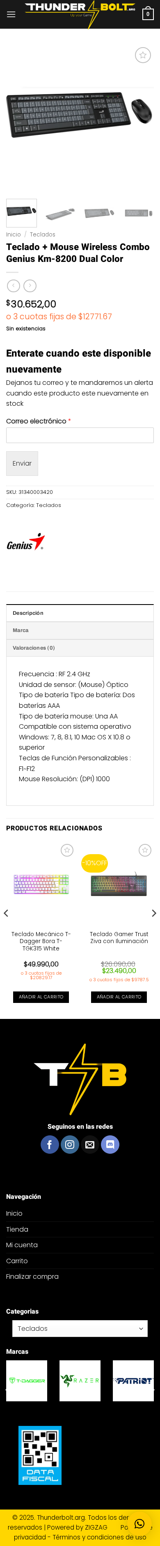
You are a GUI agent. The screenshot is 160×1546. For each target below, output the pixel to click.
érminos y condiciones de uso (101, 1537)
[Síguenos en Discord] (110, 1144)
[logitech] (82, 1380)
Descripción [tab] (28, 613)
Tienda (17, 1229)
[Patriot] (29, 1380)
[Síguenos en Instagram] (70, 1144)
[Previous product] (29, 286)
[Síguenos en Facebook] (50, 1144)
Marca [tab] (20, 630)
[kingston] (136, 1380)
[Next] (153, 929)
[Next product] (13, 286)
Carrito (17, 1261)
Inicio (13, 235)
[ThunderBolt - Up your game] (80, 15)
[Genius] (26, 543)
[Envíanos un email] (90, 1144)
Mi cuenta (22, 1245)
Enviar (22, 463)
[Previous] (6, 929)
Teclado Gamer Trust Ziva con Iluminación (119, 938)
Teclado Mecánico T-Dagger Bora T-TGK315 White (41, 942)
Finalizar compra (32, 1276)
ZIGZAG (102, 1527)
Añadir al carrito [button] (41, 997)
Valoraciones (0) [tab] (34, 648)
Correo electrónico (38, 421)
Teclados (42, 235)
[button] (11, 14)
